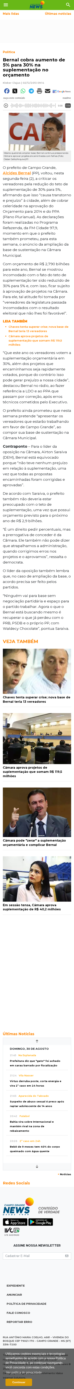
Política (9, 52)
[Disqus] (37, 971)
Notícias (64, 1174)
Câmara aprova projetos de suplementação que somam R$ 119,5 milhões (35, 340)
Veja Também (20, 641)
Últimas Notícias (18, 1034)
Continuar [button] (18, 1382)
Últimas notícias (58, 13)
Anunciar (14, 1294)
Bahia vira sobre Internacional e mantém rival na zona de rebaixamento (32, 1126)
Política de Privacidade (26, 1304)
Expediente (16, 1285)
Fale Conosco (18, 1313)
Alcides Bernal (17, 173)
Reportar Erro (19, 1322)
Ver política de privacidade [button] (24, 1372)
